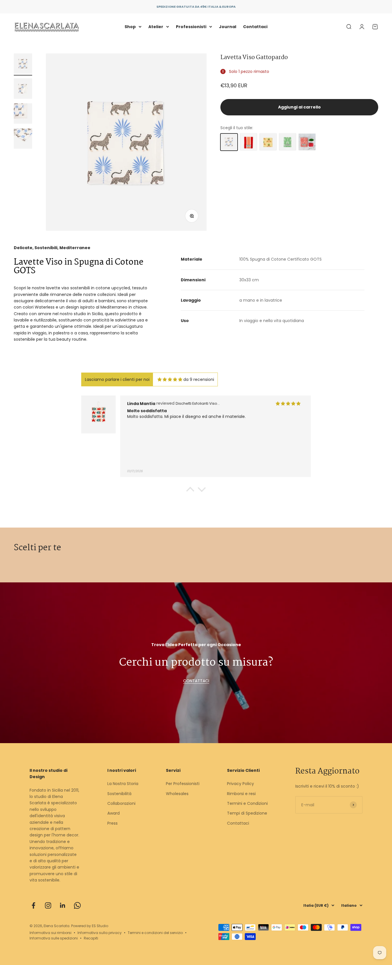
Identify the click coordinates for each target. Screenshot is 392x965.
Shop (130, 27)
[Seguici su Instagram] (48, 905)
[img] (170, 380)
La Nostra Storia (122, 783)
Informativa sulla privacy (99, 932)
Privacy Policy (240, 783)
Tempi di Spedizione (247, 813)
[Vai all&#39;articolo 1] (23, 64)
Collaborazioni (121, 803)
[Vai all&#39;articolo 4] (23, 139)
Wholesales (177, 794)
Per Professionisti (182, 783)
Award (113, 813)
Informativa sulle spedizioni (54, 938)
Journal (227, 27)
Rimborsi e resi (241, 794)
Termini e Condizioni (247, 803)
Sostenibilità (119, 794)
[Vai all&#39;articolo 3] (23, 114)
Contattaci (255, 27)
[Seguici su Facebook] (33, 905)
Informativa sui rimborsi (50, 932)
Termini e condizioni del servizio (155, 932)
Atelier (155, 27)
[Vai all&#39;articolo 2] (23, 89)
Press (112, 823)
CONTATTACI (196, 681)
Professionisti (191, 27)
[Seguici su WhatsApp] (77, 905)
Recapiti (91, 938)
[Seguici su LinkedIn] (63, 905)
